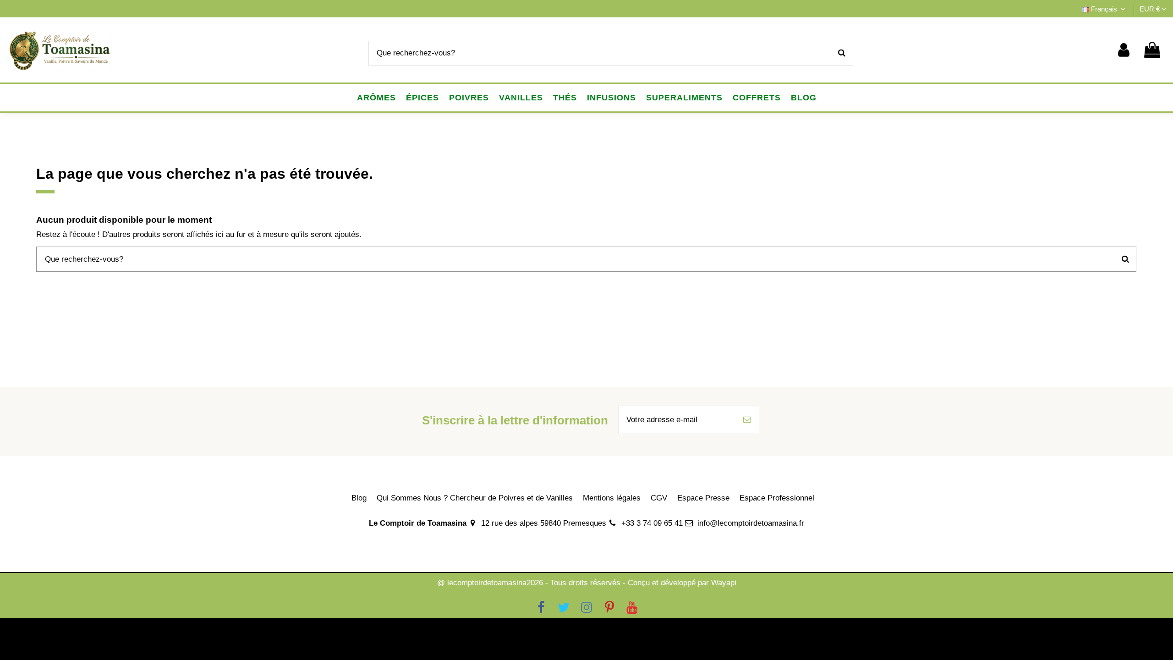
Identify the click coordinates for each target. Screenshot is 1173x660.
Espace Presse (703, 498)
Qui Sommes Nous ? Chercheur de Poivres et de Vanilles (475, 498)
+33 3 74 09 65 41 (652, 523)
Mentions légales (612, 498)
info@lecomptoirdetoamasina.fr (750, 523)
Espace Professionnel (777, 498)
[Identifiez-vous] (1123, 50)
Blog (359, 498)
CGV (659, 498)
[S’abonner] (747, 420)
